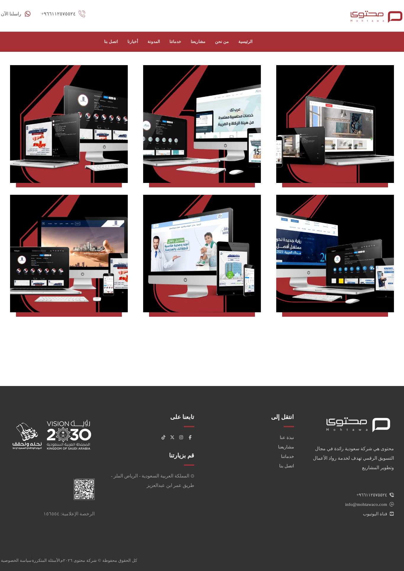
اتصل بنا (286, 466)
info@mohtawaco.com (366, 504)
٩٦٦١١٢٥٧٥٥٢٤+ (371, 495)
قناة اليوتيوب (375, 514)
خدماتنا (287, 456)
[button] (189, 437)
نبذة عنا (287, 437)
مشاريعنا (286, 447)
